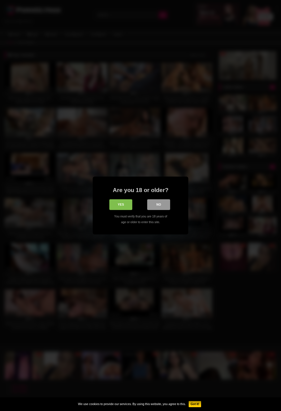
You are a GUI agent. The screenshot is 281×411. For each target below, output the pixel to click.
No (158, 204)
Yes (121, 204)
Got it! (195, 404)
